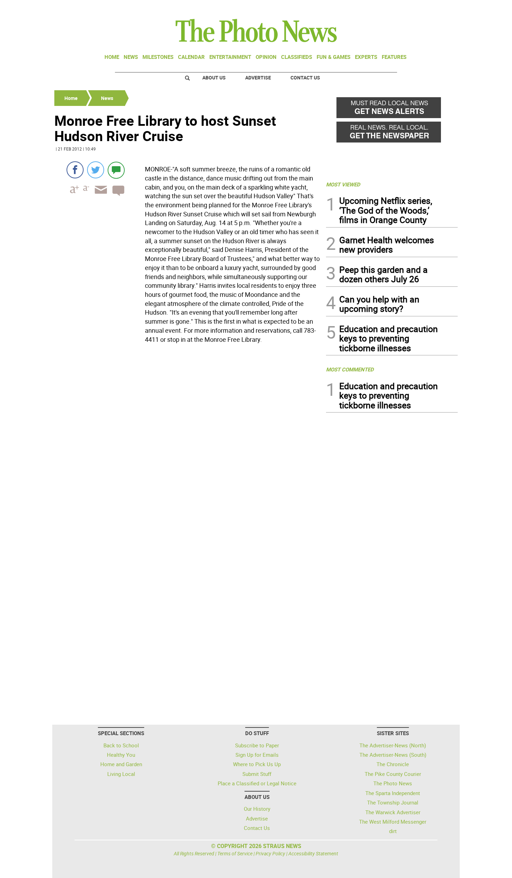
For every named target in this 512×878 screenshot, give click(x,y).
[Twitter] (95, 169)
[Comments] (116, 169)
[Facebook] (75, 169)
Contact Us (305, 77)
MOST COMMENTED (350, 369)
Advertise (258, 77)
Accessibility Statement (313, 853)
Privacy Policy (270, 853)
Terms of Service (235, 853)
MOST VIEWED (343, 184)
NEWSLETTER (401, 8)
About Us (214, 77)
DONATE (441, 8)
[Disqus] (188, 441)
